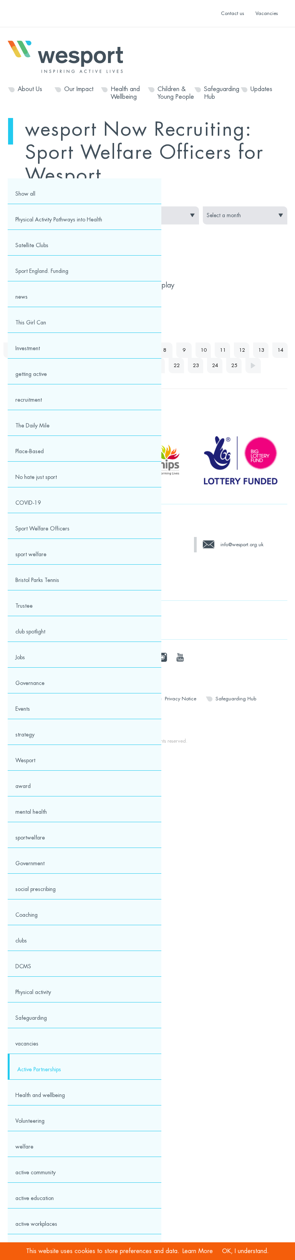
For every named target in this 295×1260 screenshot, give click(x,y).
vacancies (26, 1043)
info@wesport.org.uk (242, 544)
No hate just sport (36, 477)
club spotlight (30, 631)
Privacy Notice (180, 698)
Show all (25, 193)
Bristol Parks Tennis (37, 580)
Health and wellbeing (40, 1095)
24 (215, 365)
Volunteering (30, 1121)
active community (35, 1172)
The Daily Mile (32, 425)
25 (234, 365)
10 (204, 349)
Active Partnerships (39, 1069)
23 (196, 365)
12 (242, 349)
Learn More (197, 1251)
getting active (31, 374)
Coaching (26, 915)
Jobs (20, 657)
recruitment (28, 399)
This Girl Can (30, 322)
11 (223, 349)
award (23, 786)
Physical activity (33, 992)
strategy (25, 734)
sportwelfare (30, 837)
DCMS (23, 966)
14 (280, 349)
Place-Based (29, 451)
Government (30, 863)
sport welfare (30, 554)
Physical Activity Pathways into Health (58, 219)
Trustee (24, 605)
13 (261, 349)
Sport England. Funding (41, 271)
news (21, 296)
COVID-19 (28, 502)
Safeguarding (31, 1018)
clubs (21, 940)
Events (22, 708)
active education (34, 1198)
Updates (261, 89)
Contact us (232, 13)
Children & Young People (175, 93)
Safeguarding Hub (221, 93)
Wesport (69, 56)
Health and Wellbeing (125, 93)
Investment (27, 348)
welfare (24, 1146)
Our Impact (78, 89)
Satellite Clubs (31, 245)
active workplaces (36, 1224)
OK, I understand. (245, 1251)
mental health (31, 812)
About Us (30, 89)
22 (177, 365)
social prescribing (35, 889)
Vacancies (266, 13)
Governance (30, 683)
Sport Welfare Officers (42, 528)
